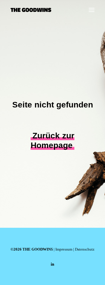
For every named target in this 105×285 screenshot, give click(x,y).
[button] (91, 10)
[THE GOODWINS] (30, 10)
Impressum (63, 249)
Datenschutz (84, 249)
